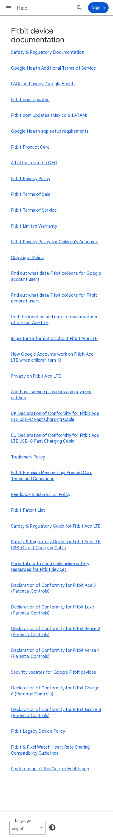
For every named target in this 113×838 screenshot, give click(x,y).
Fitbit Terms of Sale (30, 194)
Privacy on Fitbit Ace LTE (36, 376)
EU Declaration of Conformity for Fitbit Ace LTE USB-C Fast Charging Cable (55, 438)
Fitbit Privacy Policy (30, 179)
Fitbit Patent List (28, 510)
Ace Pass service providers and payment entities (51, 395)
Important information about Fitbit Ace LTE (54, 338)
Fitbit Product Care (30, 147)
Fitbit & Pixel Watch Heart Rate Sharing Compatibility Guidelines (50, 750)
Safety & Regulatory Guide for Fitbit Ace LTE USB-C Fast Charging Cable (56, 545)
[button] (8, 7)
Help (22, 8)
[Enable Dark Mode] (52, 827)
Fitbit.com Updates (30, 100)
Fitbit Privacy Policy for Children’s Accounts (54, 242)
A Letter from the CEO (34, 163)
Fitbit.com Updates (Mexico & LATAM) (49, 115)
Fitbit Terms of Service (34, 210)
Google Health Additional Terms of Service (53, 68)
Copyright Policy (27, 258)
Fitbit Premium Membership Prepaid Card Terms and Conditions (51, 476)
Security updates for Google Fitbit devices (53, 672)
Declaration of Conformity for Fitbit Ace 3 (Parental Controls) (53, 588)
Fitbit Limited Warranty (34, 226)
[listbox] (27, 828)
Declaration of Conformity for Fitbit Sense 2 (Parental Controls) (55, 632)
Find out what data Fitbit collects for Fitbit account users (54, 298)
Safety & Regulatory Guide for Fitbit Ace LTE (56, 526)
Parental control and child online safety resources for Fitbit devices (50, 567)
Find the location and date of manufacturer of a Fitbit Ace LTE (54, 320)
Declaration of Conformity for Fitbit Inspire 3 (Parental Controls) (56, 712)
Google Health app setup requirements (50, 131)
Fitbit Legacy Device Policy (38, 731)
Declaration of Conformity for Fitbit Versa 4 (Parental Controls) (55, 653)
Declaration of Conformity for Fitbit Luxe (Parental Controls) (52, 610)
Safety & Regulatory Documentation (47, 52)
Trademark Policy (28, 457)
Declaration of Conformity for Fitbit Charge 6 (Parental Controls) (55, 691)
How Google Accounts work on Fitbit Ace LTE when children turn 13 (52, 357)
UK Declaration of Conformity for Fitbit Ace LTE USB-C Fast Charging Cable (55, 416)
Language (23, 821)
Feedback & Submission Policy (40, 494)
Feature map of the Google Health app (50, 769)
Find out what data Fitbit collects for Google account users (56, 276)
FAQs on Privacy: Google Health (43, 84)
